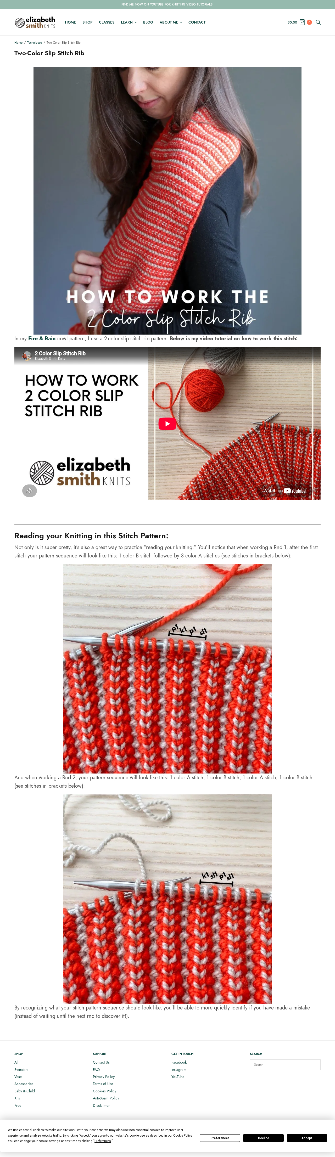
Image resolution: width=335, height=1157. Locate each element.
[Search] (314, 1064)
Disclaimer (101, 1105)
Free (17, 1105)
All (16, 1062)
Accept (307, 1138)
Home (70, 22)
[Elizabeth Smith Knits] (35, 22)
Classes (106, 22)
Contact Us (101, 1062)
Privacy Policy (104, 1076)
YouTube (177, 1076)
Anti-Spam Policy (106, 1098)
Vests (18, 1076)
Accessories (23, 1083)
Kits (17, 1098)
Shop (87, 22)
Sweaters (21, 1069)
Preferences (220, 1138)
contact (196, 22)
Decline (263, 1138)
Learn (127, 22)
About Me (169, 22)
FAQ (96, 1069)
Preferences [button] (102, 1141)
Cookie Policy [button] (182, 1135)
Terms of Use (103, 1083)
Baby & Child (24, 1091)
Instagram (178, 1069)
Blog (148, 22)
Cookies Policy (104, 1091)
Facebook (179, 1062)
